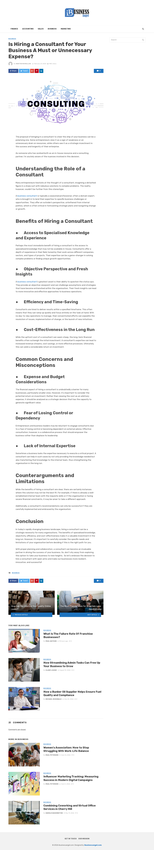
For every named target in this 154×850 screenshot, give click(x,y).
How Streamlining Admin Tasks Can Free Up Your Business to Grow (71, 664)
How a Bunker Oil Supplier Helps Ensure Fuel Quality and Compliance (72, 693)
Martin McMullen (23, 64)
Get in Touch (71, 839)
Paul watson (51, 641)
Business (52, 29)
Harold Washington (54, 813)
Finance (14, 29)
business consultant (27, 196)
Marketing (66, 29)
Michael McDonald (53, 699)
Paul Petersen (52, 755)
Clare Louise (51, 670)
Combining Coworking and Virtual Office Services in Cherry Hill (69, 807)
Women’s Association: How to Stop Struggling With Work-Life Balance (66, 749)
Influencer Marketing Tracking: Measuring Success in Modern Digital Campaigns (70, 778)
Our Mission (83, 839)
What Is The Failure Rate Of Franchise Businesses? (68, 635)
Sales (41, 29)
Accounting (28, 29)
